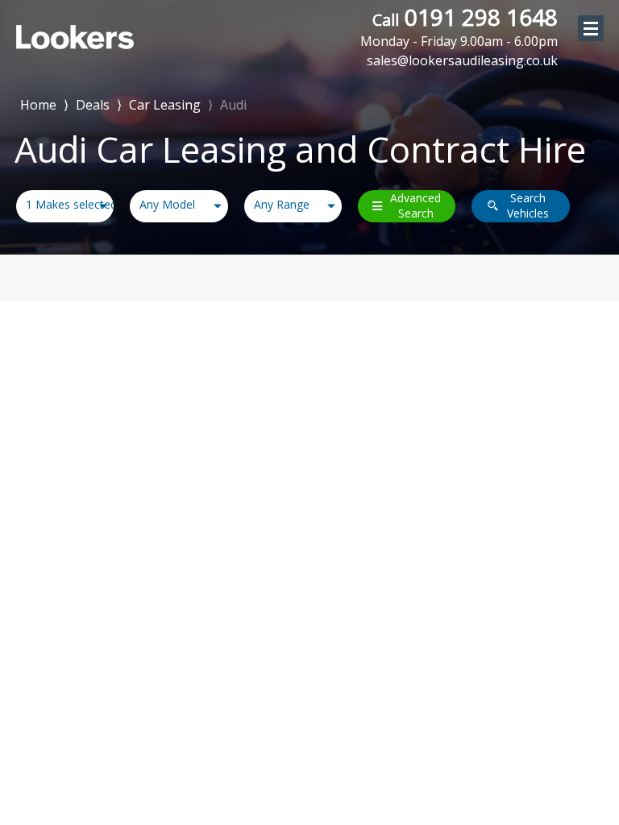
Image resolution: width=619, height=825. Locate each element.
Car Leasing (165, 105)
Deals (93, 105)
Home (38, 103)
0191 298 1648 (459, 27)
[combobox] (65, 206)
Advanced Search (415, 205)
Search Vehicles (528, 205)
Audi (233, 105)
